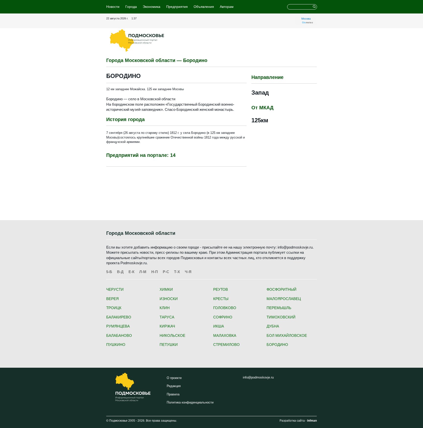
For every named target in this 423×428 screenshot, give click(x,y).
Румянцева (118, 326)
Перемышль (279, 308)
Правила (173, 394)
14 (173, 155)
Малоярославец (284, 299)
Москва (306, 18)
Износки (169, 299)
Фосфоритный (281, 289)
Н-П (154, 272)
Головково (224, 308)
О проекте (174, 378)
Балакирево (118, 317)
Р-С (166, 272)
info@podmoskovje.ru (258, 377)
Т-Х (177, 272)
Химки (166, 289)
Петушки (169, 344)
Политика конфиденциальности (190, 402)
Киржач (167, 326)
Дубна (273, 326)
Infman (312, 420)
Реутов (220, 289)
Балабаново (119, 335)
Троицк (113, 308)
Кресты (220, 299)
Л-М (142, 272)
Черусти (115, 289)
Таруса (167, 317)
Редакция (174, 386)
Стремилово (226, 344)
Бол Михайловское (287, 335)
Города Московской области (140, 233)
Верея (112, 299)
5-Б (109, 272)
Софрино (222, 317)
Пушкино (115, 344)
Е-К (131, 272)
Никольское (172, 335)
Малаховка (224, 335)
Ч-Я (188, 272)
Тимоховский (281, 317)
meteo (307, 22)
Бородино (277, 344)
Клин (165, 308)
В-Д (120, 272)
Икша (218, 326)
